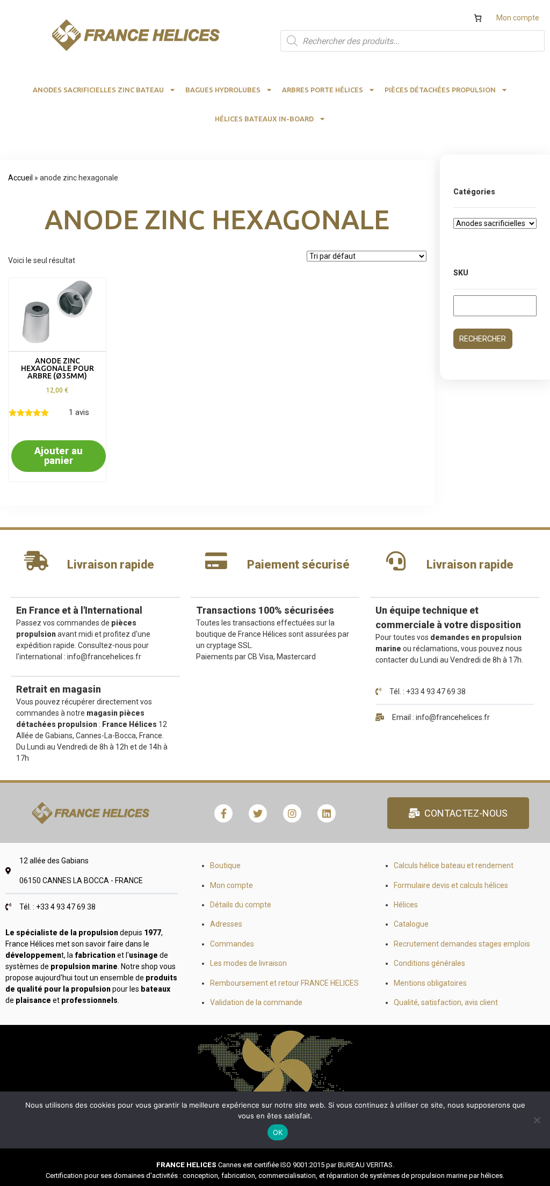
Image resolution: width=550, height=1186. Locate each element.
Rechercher (482, 338)
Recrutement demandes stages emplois (462, 944)
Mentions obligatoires (430, 983)
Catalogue (411, 924)
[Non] (536, 1120)
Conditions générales (429, 963)
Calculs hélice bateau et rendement (453, 865)
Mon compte (517, 17)
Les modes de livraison (248, 963)
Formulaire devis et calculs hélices (451, 885)
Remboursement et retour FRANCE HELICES (284, 983)
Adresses (226, 924)
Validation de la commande (256, 1002)
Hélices (406, 904)
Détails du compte (240, 904)
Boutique (225, 865)
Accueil (20, 177)
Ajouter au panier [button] (58, 455)
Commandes (232, 944)
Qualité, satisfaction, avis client (446, 1002)
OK (278, 1132)
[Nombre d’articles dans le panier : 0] (477, 18)
